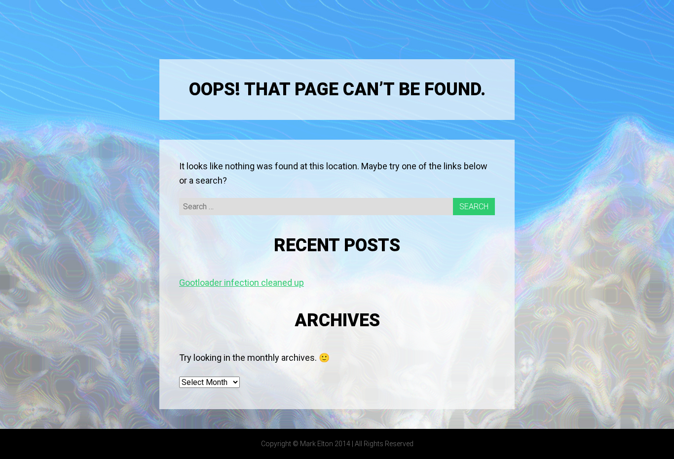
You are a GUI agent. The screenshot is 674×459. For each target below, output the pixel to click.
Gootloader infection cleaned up (241, 282)
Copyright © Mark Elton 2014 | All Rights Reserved (337, 444)
